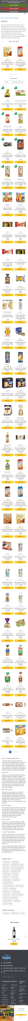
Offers (4, 985)
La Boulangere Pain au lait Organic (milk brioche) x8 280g (7, 477)
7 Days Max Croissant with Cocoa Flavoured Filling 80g (20, 237)
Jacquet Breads (16, 879)
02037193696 (7, 963)
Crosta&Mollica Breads (15, 870)
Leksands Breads (19, 885)
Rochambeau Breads (7, 900)
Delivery (4, 997)
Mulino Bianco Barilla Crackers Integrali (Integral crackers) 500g (7, 504)
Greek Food (22, 986)
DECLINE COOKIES (14, 8)
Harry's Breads (14, 876)
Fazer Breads (15, 873)
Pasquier (20, 151)
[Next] (25, 936)
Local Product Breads (7, 903)
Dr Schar (20, 286)
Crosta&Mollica (7, 179)
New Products (5, 988)
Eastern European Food (22, 990)
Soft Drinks (13, 997)
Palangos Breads (6, 891)
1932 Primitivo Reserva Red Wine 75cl (14, 939)
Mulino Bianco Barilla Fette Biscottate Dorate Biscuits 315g (7, 64)
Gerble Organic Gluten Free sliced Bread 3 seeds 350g (7, 635)
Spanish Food (21, 1001)
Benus (7, 232)
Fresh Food (14, 985)
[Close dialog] (27, 1006)
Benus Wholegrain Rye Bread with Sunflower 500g (7, 237)
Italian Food (21, 998)
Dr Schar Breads (6, 873)
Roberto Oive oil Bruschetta (20, 100)
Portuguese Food (22, 994)
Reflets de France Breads (17, 894)
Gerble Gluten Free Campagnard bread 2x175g (20, 635)
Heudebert (7, 204)
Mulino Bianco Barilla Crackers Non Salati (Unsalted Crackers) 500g (20, 504)
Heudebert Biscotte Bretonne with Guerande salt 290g (20, 209)
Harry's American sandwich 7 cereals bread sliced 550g (7, 690)
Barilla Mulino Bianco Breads (17, 864)
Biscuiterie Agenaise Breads (17, 867)
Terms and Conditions (5, 1005)
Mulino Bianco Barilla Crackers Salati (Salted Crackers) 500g (20, 64)
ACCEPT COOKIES (14, 5)
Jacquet (7, 737)
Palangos (7, 100)
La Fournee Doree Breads (8, 885)
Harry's (20, 312)
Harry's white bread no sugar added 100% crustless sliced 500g (20, 317)
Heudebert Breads (7, 879)
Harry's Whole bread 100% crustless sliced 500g (20, 690)
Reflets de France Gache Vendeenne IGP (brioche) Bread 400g (20, 422)
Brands (4, 990)
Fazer (7, 151)
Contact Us (5, 1002)
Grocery (13, 990)
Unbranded (20, 444)
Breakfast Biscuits (15, 913)
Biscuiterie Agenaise (7, 312)
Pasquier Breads (16, 891)
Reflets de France (20, 417)
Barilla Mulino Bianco (7, 126)
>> (17, 752)
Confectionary (6, 913)
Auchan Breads (15, 862)
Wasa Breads (17, 900)
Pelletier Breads (6, 894)
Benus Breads (6, 867)
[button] (10, 74)
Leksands (20, 339)
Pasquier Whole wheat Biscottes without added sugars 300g (20, 395)
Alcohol (13, 1000)
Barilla (7, 59)
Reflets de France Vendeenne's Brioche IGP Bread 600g (7, 450)
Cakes (22, 913)
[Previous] (2, 936)
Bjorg (20, 553)
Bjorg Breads (5, 870)
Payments (4, 995)
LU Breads (5, 888)
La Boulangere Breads (7, 882)
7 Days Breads (6, 862)
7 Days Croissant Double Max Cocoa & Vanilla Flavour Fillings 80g (7, 264)
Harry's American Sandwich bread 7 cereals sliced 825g (20, 662)
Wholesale (5, 999)
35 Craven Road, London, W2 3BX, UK (14, 968)
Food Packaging (13, 1003)
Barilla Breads (6, 864)
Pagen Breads (13, 888)
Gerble (7, 630)
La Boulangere (7, 472)
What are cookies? (14, 11)
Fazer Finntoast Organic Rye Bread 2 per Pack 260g (7, 157)
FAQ (3, 993)
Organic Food (13, 994)
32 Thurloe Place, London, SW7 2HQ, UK (14, 971)
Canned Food (13, 988)
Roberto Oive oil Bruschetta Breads (10, 897)
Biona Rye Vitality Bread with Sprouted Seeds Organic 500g (20, 450)
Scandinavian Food (22, 1005)
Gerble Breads (6, 876)
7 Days (20, 232)
